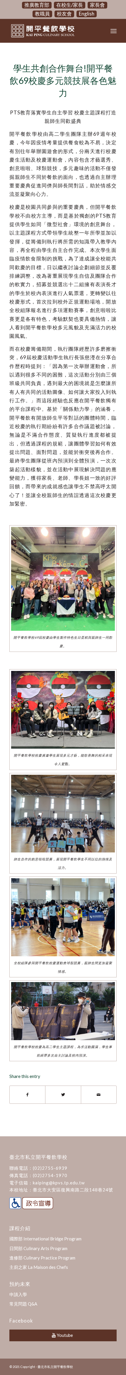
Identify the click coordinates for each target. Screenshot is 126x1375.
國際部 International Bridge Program (45, 1238)
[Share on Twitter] (63, 1094)
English (86, 14)
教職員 (42, 14)
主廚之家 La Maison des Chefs (38, 1267)
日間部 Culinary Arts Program (38, 1248)
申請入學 (18, 1294)
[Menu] (113, 31)
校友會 (64, 14)
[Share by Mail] (98, 1094)
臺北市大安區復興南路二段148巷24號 (73, 1189)
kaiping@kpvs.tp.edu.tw (59, 1182)
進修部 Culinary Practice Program (42, 1257)
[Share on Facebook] (27, 1094)
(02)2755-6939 (50, 1168)
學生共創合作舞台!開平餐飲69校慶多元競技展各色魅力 (63, 80)
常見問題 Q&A (23, 1303)
